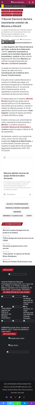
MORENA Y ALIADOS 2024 (13, 216)
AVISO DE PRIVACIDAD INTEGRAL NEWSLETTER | (17, 384)
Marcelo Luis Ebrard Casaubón (14, 63)
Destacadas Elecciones (16, 10)
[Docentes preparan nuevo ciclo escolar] (6, 299)
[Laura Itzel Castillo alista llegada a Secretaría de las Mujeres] (17, 323)
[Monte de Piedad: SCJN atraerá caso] (17, 309)
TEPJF (29, 216)
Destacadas (5, 10)
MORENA (17, 212)
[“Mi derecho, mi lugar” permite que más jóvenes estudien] (28, 312)
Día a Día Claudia (6, 12)
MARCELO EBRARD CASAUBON (17, 208)
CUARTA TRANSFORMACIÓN (17, 204)
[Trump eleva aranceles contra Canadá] (28, 323)
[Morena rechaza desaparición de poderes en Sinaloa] (17, 299)
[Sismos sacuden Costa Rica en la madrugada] (6, 323)
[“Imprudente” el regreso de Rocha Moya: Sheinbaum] (6, 312)
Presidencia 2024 (6, 15)
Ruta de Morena (17, 15)
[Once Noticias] (17, 2)
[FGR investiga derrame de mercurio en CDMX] (28, 300)
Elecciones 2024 (17, 12)
